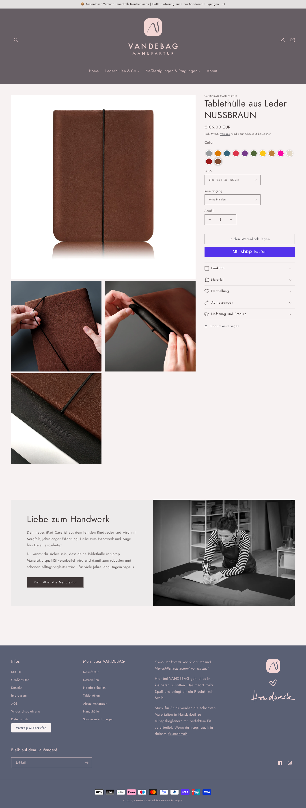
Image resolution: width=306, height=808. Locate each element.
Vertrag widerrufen (31, 727)
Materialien (91, 680)
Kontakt (16, 687)
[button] (16, 40)
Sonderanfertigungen (98, 719)
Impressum (19, 695)
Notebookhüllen (94, 687)
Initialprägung (213, 191)
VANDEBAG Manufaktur (147, 800)
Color (209, 142)
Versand (225, 134)
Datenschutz (19, 719)
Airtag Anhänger (95, 703)
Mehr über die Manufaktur (55, 582)
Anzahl (209, 211)
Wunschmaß (177, 733)
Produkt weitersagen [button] (224, 326)
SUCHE (16, 672)
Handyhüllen (92, 711)
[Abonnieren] (87, 762)
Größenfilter (20, 680)
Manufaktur (91, 672)
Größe (209, 171)
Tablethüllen (91, 695)
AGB (14, 703)
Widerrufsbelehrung (25, 711)
